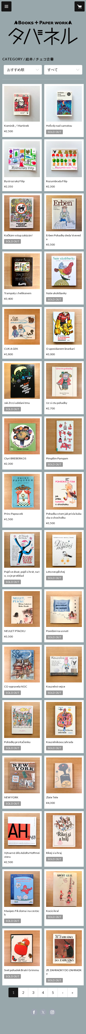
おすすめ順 (15, 69)
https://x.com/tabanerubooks (43, 1012)
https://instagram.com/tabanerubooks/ (52, 1012)
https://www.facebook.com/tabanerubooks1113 (34, 1012)
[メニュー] (6, 6)
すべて (52, 69)
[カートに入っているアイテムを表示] (80, 6)
